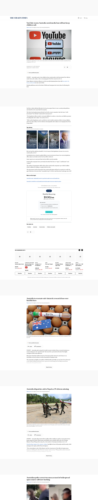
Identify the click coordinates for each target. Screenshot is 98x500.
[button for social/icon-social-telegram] (64, 67)
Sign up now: (29, 27)
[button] (79, 17)
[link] (18, 17)
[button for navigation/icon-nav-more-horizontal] (70, 67)
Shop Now (20, 273)
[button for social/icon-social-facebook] (67, 67)
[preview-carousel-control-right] (69, 139)
